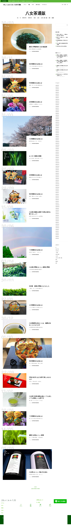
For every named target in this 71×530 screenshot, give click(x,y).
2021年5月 (57, 196)
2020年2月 (57, 220)
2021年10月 (57, 187)
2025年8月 (57, 106)
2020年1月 (57, 222)
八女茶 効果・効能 (6, 26)
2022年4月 (57, 176)
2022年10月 (57, 166)
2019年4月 (57, 236)
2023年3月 (57, 157)
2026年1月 (57, 97)
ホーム (25, 4)
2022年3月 (57, 178)
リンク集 (38, 502)
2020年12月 (57, 204)
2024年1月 (57, 139)
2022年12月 (57, 162)
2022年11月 (57, 164)
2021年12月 (57, 183)
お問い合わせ (38, 4)
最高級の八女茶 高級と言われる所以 (62, 66)
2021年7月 (57, 192)
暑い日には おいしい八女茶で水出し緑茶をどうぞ (62, 75)
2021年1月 (57, 203)
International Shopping (29, 1)
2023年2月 (57, 159)
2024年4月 (57, 134)
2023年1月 (57, 160)
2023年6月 (57, 152)
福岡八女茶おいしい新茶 (36, 435)
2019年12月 (57, 224)
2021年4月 (57, 197)
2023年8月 (57, 148)
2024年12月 (57, 120)
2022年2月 (57, 180)
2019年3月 (57, 238)
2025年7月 (57, 108)
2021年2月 (57, 201)
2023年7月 (57, 150)
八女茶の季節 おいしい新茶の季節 (39, 267)
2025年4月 (57, 113)
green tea (5, 153)
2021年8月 (57, 190)
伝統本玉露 (5, 212)
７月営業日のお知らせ (36, 250)
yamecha (5, 154)
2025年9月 (57, 104)
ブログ (33, 4)
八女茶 (5, 25)
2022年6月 (57, 173)
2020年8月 (57, 210)
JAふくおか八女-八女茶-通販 (12, 4)
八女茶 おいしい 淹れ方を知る (38, 472)
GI (4, 152)
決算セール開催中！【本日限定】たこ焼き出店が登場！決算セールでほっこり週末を (62, 56)
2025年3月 (57, 115)
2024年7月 (57, 129)
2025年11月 (57, 101)
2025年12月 (57, 99)
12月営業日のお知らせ (36, 64)
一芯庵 (5, 60)
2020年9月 (57, 208)
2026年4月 (57, 92)
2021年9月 (57, 189)
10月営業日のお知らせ (36, 194)
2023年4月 (57, 155)
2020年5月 (57, 215)
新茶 (4, 286)
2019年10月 (57, 227)
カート (40, 505)
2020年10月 (57, 206)
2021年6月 (57, 194)
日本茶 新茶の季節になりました (39, 286)
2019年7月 (57, 231)
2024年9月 (57, 125)
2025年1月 (57, 118)
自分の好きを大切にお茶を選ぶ (62, 46)
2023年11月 (57, 143)
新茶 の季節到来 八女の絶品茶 (38, 47)
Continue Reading (35, 51)
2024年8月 (57, 127)
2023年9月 (57, 146)
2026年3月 (57, 94)
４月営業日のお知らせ (36, 139)
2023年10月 (57, 145)
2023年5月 (57, 153)
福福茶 (57, 261)
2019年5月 (57, 234)
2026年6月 (57, 88)
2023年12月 (57, 141)
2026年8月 (57, 85)
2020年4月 (57, 217)
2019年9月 (57, 229)
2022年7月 (57, 171)
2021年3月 (57, 199)
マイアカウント (44, 4)
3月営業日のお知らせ (35, 175)
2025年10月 (57, 102)
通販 (29, 4)
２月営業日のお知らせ (36, 305)
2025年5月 (57, 111)
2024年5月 (57, 132)
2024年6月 (57, 131)
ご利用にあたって (39, 499)
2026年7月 (57, 87)
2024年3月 (57, 136)
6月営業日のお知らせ (35, 102)
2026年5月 (57, 90)
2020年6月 (57, 213)
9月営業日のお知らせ (35, 83)
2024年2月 (57, 138)
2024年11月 (57, 122)
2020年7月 (57, 211)
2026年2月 (57, 95)
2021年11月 (57, 185)
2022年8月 (57, 169)
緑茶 (56, 263)
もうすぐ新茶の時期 (35, 156)
